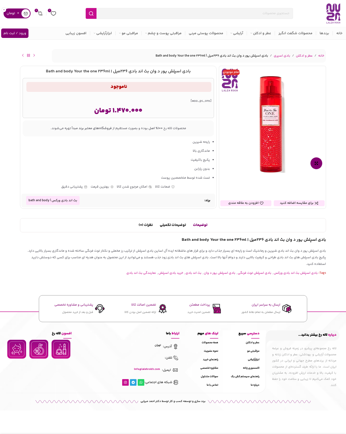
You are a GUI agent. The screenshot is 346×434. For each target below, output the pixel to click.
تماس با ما (212, 385)
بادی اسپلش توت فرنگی (254, 273)
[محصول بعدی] (23, 55)
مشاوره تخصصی (209, 368)
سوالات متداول (209, 376)
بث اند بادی (193, 273)
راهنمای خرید (210, 359)
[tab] (200, 225)
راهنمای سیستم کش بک (245, 376)
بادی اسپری (282, 55)
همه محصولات (210, 342)
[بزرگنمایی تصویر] (316, 163)
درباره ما (255, 385)
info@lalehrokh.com (147, 369)
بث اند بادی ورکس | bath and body (52, 200)
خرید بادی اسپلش (170, 273)
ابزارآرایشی (253, 359)
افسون (62, 333)
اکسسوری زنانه (251, 368)
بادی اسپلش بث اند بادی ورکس (296, 273)
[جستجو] (91, 13)
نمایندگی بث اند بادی (141, 273)
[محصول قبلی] (34, 55)
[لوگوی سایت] (333, 13)
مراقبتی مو (253, 351)
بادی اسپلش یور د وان (219, 273)
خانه (321, 55)
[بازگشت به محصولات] (28, 55)
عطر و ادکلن (304, 55)
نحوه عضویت (211, 351)
